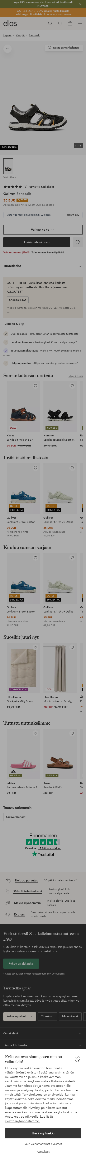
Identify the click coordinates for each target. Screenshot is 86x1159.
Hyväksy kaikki (43, 1133)
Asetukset (43, 1152)
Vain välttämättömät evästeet (43, 1144)
